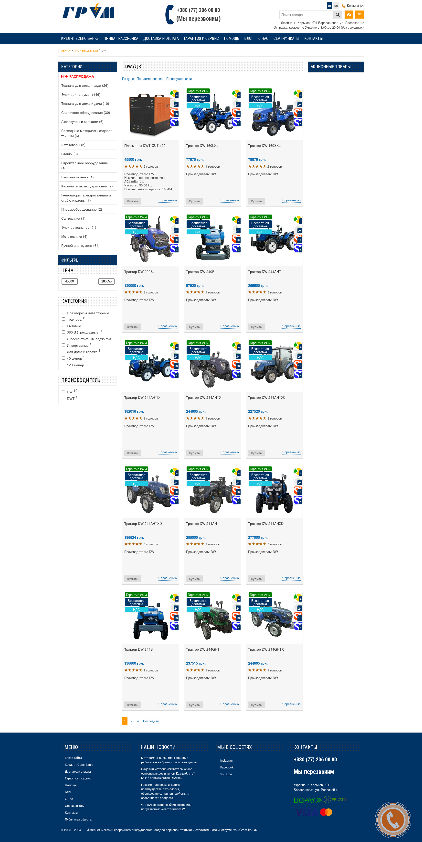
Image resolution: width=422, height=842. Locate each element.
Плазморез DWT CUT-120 (145, 145)
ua (336, 5)
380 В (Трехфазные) (84, 331)
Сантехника (73, 218)
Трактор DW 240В (200, 271)
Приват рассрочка (121, 38)
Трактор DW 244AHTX (203, 397)
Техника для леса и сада (84, 85)
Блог (248, 38)
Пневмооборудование (81, 209)
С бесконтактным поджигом (90, 338)
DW (71, 391)
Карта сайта (73, 758)
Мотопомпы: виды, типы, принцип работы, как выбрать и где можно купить (169, 760)
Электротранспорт (78, 227)
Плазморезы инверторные (89, 312)
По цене (128, 78)
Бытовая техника (77, 176)
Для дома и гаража (83, 351)
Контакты (313, 38)
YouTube (226, 774)
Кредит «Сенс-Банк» (79, 38)
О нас (263, 38)
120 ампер (76, 364)
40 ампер (75, 357)
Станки (69, 153)
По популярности (179, 78)
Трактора (76, 318)
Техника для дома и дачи (85, 103)
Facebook (226, 767)
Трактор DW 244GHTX (266, 649)
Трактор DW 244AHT (264, 271)
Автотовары (73, 144)
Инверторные (79, 344)
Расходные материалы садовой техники (86, 133)
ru (329, 5)
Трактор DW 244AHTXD (143, 523)
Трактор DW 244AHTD (142, 397)
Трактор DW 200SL (139, 271)
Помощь (231, 38)
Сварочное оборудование (85, 112)
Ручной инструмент (80, 245)
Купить (132, 201)
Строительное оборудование (84, 165)
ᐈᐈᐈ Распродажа (77, 76)
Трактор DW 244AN (201, 523)
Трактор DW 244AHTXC (266, 397)
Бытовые (75, 325)
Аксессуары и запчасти (82, 121)
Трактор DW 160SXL (264, 145)
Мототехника (74, 236)
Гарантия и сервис (201, 38)
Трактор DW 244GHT (203, 649)
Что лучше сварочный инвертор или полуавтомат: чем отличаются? (166, 806)
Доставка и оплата (161, 38)
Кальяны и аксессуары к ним (87, 186)
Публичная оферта (78, 819)
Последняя (151, 721)
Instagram (226, 760)
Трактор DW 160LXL (202, 145)
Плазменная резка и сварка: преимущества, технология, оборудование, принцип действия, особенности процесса (165, 791)
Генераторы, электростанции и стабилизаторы (86, 198)
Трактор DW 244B (138, 649)
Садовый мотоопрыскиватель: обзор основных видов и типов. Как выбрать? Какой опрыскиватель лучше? (168, 773)
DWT (72, 398)
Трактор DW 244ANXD (266, 523)
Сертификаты (286, 38)
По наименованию (150, 78)
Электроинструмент (80, 94)
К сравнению (167, 200)
